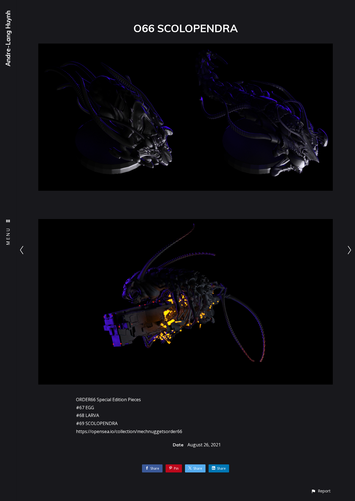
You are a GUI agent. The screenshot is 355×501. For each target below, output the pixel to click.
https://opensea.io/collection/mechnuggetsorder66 (129, 431)
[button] (321, 491)
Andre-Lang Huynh (8, 38)
